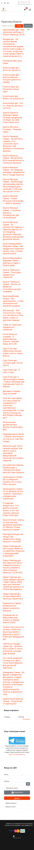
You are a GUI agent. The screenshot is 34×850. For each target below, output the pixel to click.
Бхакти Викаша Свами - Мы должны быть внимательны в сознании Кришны (13, 159)
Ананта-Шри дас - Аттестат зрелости (12, 69)
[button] (25, 9)
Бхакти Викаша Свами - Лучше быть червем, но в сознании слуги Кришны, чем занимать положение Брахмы (13, 143)
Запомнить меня (12, 788)
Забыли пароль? (11, 803)
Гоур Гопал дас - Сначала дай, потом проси (12, 363)
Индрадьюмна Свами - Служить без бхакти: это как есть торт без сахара (13, 438)
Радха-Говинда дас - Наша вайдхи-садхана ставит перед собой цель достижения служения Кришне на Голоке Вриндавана (13, 583)
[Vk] (4, 3)
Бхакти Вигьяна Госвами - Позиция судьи (12, 129)
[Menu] (30, 9)
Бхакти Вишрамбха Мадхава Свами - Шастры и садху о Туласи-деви (12, 262)
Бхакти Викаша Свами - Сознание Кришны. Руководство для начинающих (11, 212)
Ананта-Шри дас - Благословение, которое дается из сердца (12, 78)
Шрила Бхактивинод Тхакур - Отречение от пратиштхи (13, 701)
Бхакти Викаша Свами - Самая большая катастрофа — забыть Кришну (13, 200)
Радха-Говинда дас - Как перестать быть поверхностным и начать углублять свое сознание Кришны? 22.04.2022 (13, 566)
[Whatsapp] (2, 3)
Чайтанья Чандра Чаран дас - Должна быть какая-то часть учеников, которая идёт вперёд (13, 648)
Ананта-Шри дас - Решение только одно (11, 89)
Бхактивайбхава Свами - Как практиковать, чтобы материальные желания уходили (13, 301)
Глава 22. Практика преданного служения (12, 327)
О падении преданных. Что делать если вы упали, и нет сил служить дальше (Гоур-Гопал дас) (11, 509)
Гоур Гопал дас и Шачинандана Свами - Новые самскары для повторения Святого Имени (13, 381)
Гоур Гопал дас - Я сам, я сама (11, 371)
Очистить (28, 26)
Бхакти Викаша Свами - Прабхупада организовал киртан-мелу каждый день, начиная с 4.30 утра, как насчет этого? (13, 185)
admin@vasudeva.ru (26, 4)
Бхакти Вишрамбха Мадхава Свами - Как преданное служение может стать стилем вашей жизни (13, 248)
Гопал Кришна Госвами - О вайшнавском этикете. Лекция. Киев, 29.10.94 (11, 339)
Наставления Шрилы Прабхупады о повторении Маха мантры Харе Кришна (13, 469)
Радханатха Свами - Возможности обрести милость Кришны (12, 607)
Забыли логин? (10, 807)
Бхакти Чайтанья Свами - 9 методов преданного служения (12, 273)
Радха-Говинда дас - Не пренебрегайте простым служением (13, 596)
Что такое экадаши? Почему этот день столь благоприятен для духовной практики (13, 663)
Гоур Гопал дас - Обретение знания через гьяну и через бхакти (13, 352)
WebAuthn (18, 792)
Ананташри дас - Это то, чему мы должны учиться (13, 105)
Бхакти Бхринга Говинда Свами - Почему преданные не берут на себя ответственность (12, 117)
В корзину (26, 719)
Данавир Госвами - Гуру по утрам (12, 392)
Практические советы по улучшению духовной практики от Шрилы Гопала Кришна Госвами (13, 524)
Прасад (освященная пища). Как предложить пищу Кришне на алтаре (13, 538)
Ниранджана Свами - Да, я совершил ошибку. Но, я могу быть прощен (13, 481)
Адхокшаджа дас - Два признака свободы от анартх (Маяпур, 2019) (13, 32)
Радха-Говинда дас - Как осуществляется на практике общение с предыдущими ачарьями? (13, 551)
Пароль (6, 781)
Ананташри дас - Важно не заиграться (13, 97)
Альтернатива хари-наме (12, 62)
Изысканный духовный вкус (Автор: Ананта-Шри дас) (13, 426)
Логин (6, 774)
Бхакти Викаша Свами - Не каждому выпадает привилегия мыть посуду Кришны (13, 171)
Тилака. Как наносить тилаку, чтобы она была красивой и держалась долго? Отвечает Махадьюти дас (13, 633)
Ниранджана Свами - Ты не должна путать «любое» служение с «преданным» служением (13, 493)
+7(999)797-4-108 (25, 2)
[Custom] (8, 3)
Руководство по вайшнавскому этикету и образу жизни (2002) (11, 619)
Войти (17, 798)
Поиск (19, 26)
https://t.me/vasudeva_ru (17, 754)
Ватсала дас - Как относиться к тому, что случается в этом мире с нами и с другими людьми (13, 315)
